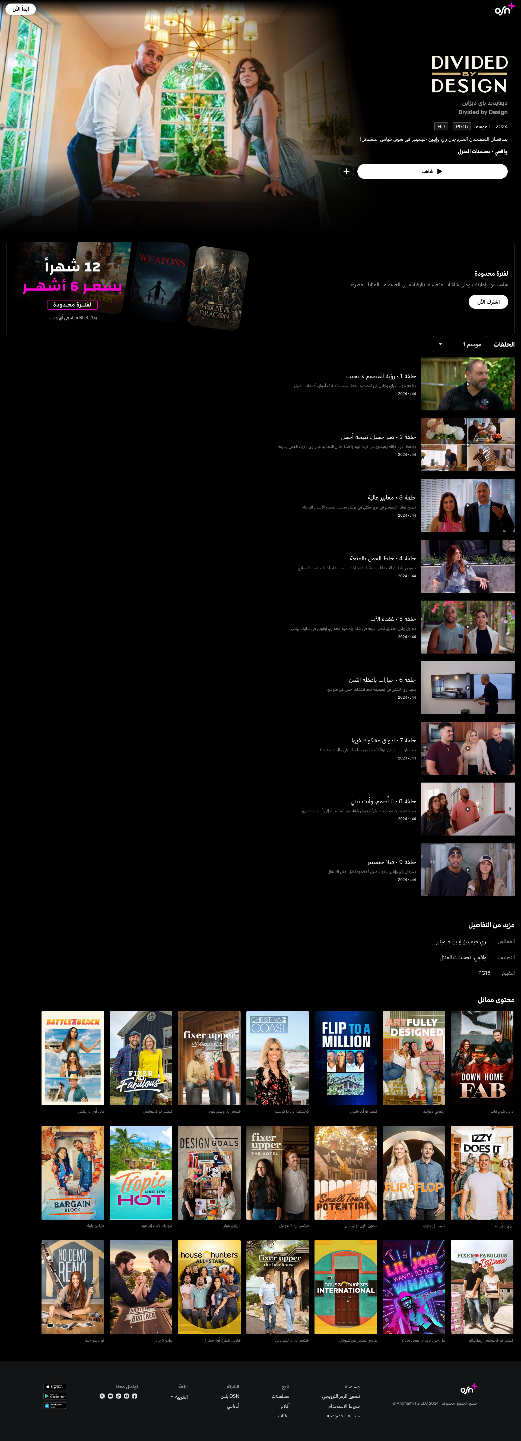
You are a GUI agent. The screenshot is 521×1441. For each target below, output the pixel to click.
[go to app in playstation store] (54, 1405)
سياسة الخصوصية (343, 1415)
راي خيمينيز (475, 941)
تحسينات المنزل (474, 151)
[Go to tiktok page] (118, 1397)
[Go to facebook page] (134, 1397)
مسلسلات (281, 1396)
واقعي (501, 151)
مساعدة (352, 1386)
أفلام (285, 1405)
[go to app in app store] (54, 1386)
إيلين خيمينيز (448, 941)
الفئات (284, 1415)
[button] (20, 9)
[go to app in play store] (54, 1396)
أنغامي (233, 1405)
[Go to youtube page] (110, 1397)
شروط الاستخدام (344, 1405)
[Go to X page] (102, 1397)
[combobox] (460, 344)
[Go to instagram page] (126, 1397)
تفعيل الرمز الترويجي (341, 1396)
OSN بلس (229, 1396)
